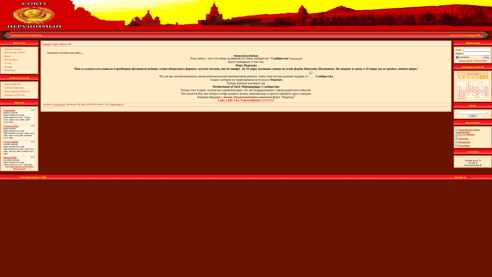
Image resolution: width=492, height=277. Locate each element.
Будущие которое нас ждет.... (65, 52)
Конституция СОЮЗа (14, 52)
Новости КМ (10, 84)
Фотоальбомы (11, 59)
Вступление (10, 70)
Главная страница (13, 49)
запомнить (464, 57)
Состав (7, 63)
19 (473, 91)
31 (464, 99)
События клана (11, 88)
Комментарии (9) (117, 104)
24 (464, 95)
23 (459, 95)
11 (468, 88)
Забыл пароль (466, 60)
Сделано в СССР (12, 95)
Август (63, 44)
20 (477, 91)
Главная (47, 44)
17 (464, 91)
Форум (7, 56)
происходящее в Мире (15, 91)
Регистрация (481, 60)
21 (481, 91)
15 (486, 88)
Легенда (8, 67)
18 (468, 91)
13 (477, 88)
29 (486, 95)
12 (473, 88)
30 (459, 99)
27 (477, 95)
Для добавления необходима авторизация (19, 167)
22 (486, 91)
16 (459, 91)
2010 (55, 44)
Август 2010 (473, 74)
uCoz (469, 177)
